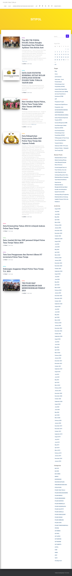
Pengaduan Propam (59, 101)
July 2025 (57, 244)
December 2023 (58, 295)
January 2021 (58, 390)
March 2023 (57, 320)
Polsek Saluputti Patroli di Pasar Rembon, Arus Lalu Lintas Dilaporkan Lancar (61, 170)
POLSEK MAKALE (58, 495)
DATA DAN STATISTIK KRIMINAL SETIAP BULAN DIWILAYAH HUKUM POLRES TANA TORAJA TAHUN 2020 (33, 78)
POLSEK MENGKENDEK (60, 498)
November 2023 (58, 298)
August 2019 (57, 436)
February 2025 (58, 257)
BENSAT (56, 476)
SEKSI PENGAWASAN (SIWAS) (61, 115)
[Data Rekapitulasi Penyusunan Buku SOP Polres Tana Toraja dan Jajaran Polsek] (11, 137)
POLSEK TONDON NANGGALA (61, 525)
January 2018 (58, 461)
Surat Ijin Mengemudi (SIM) (61, 122)
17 (55, 57)
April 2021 (57, 382)
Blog (10, 6)
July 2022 (57, 341)
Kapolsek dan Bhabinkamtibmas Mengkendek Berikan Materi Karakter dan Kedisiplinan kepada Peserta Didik (61, 187)
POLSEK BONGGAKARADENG (61, 492)
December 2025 (58, 230)
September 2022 (58, 336)
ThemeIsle (66, 572)
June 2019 (57, 442)
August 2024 (57, 274)
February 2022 (58, 355)
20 (61, 57)
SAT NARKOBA (58, 539)
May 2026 (57, 217)
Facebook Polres (39, 6)
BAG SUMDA (57, 473)
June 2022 (57, 344)
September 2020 (58, 401)
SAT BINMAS (57, 530)
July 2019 (57, 439)
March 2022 (57, 352)
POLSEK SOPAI (58, 522)
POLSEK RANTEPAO (59, 500)
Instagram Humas (48, 6)
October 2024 (58, 268)
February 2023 (58, 322)
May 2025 (57, 249)
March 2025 (57, 255)
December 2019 (58, 425)
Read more (24, 61)
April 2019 (57, 447)
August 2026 (57, 208)
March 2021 (57, 385)
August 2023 (57, 306)
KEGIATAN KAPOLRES (59, 481)
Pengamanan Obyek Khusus (61, 104)
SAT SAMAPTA (58, 544)
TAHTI (56, 557)
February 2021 (58, 387)
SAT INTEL (57, 533)
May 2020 (57, 412)
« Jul (55, 64)
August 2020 (57, 404)
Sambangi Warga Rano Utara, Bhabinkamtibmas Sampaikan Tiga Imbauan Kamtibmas (61, 177)
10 (55, 54)
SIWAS (56, 552)
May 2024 (57, 282)
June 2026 (57, 214)
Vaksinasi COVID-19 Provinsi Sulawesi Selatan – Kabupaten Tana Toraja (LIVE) (61, 148)
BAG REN (57, 471)
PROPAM (57, 528)
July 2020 (57, 406)
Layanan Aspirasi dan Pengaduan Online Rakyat (23, 6)
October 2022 (58, 333)
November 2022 (58, 330)
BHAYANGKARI (25, 99)
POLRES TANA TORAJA (60, 490)
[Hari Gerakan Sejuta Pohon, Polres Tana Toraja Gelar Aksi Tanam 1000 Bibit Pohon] (11, 103)
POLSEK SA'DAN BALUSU (60, 506)
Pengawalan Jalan (59, 107)
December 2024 (58, 263)
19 (59, 57)
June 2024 (57, 279)
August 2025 (57, 241)
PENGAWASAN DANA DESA (61, 484)
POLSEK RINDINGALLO (60, 503)
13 (61, 54)
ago (29, 63)
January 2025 (58, 260)
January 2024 (58, 293)
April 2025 (57, 252)
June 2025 (57, 246)
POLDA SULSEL (58, 487)
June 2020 (57, 409)
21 (63, 57)
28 (63, 59)
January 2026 (58, 227)
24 (55, 59)
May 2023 (57, 314)
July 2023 (57, 309)
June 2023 (57, 312)
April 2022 (57, 349)
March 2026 (57, 222)
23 (68, 57)
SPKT (56, 555)
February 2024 (58, 290)
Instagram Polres (51, 6)
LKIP (36, 6)
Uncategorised (58, 560)
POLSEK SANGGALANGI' (60, 514)
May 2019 (57, 444)
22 (65, 57)
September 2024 (58, 271)
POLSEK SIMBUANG (59, 520)
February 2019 (58, 453)
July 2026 (57, 211)
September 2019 (58, 434)
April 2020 (57, 415)
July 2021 (57, 374)
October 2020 (58, 398)
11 (57, 54)
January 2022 (58, 358)
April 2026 (57, 219)
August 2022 (57, 339)
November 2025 (58, 233)
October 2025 (58, 236)
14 (63, 54)
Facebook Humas (42, 6)
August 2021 (57, 371)
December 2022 (58, 328)
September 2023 (58, 303)
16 (68, 54)
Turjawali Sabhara (59, 143)
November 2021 (58, 363)
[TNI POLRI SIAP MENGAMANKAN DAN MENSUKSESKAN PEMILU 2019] (11, 285)
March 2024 (57, 287)
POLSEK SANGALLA (59, 511)
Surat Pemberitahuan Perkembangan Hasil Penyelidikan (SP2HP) (60, 133)
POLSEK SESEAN (58, 517)
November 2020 (58, 396)
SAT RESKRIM (58, 541)
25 (57, 59)
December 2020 (58, 393)
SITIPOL (23, 37)
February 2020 (58, 420)
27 (61, 59)
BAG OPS (57, 468)
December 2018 (58, 458)
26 (59, 59)
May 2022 (57, 347)
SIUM (56, 549)
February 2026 (58, 225)
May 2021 (57, 379)
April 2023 (57, 317)
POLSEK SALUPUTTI (59, 509)
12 (59, 54)
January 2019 (58, 455)
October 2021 (58, 366)
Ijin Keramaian (58, 76)
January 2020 (58, 423)
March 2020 (57, 417)
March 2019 (57, 450)
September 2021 (58, 368)
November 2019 (58, 428)
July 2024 (57, 276)
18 (57, 57)
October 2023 (58, 301)
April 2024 (57, 284)
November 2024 (58, 265)
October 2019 (58, 431)
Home (5, 6)
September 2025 (58, 238)
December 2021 (58, 360)
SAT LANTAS (57, 536)
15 (65, 54)
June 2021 (57, 377)
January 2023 (58, 325)
